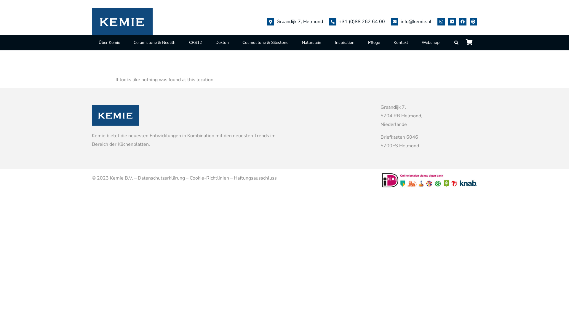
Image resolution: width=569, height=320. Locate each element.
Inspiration (344, 42)
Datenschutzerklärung (161, 178)
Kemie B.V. (121, 178)
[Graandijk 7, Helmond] (270, 21)
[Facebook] (462, 21)
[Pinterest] (473, 21)
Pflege (374, 42)
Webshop (430, 42)
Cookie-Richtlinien (209, 178)
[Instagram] (441, 21)
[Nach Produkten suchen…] (456, 43)
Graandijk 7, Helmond (299, 21)
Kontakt (401, 42)
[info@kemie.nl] (394, 21)
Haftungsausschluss (255, 178)
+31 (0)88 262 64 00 (362, 21)
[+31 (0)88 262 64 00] (332, 21)
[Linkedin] (451, 21)
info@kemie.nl (416, 21)
